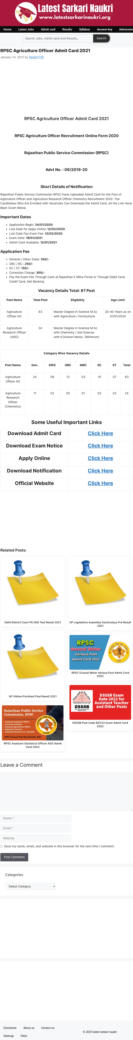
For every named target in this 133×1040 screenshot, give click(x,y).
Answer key (104, 29)
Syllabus (84, 29)
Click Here (100, 471)
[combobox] (58, 38)
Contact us (47, 1028)
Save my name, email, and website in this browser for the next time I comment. (59, 846)
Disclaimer (9, 1028)
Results (67, 29)
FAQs (24, 1036)
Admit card (48, 29)
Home (7, 29)
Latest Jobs (26, 29)
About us (28, 1028)
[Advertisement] (66, 90)
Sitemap (8, 1036)
